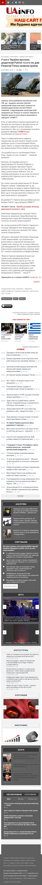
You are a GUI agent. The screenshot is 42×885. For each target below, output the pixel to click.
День (9, 799)
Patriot (16, 298)
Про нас (6, 878)
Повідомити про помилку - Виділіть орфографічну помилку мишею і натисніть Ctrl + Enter (19, 291)
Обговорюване (14, 794)
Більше (21, 496)
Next (39, 42)
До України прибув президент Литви (21, 375)
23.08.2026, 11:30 (12, 674)
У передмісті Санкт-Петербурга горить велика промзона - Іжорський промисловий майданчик (22, 447)
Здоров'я (12, 863)
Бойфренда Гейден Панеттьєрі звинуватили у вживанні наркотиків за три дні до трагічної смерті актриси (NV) (22, 679)
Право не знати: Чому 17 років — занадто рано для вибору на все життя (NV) (21, 686)
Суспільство (29, 858)
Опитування (21, 542)
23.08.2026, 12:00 (12, 658)
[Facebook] (11, 3)
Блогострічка (21, 650)
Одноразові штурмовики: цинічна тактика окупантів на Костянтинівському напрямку (25, 756)
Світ (12, 860)
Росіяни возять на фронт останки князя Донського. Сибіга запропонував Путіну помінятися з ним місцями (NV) (20, 671)
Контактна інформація (15, 878)
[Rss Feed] (8, 3)
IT (8, 863)
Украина (22, 298)
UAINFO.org (23, 132)
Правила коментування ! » (31, 347)
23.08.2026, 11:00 (12, 689)
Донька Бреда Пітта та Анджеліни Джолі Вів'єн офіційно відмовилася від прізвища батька (22, 489)
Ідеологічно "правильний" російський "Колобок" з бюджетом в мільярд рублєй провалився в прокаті (25, 776)
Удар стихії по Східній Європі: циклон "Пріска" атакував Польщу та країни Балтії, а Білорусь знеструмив (22, 403)
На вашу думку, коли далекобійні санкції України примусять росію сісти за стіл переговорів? (20, 548)
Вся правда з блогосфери (9, 57)
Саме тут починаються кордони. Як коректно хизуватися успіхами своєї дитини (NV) (22, 655)
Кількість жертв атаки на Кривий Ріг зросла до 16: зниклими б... (11, 46)
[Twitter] (15, 3)
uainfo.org (25, 873)
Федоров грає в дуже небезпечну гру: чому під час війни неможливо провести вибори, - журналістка (25, 511)
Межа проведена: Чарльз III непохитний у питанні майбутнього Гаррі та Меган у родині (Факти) (20, 662)
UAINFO (36, 282)
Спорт (18, 863)
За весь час (32, 799)
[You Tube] (19, 3)
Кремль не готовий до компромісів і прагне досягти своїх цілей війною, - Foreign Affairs (26, 532)
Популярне (30, 794)
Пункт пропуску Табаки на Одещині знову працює (21, 810)
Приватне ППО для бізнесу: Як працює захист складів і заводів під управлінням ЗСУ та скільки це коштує (25, 521)
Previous (2, 42)
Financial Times (20, 134)
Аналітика (21, 504)
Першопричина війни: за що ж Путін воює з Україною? (26, 765)
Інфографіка (21, 725)
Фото (21, 595)
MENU (2, 2)
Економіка (6, 860)
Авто (5, 863)
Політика (22, 858)
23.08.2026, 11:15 (12, 683)
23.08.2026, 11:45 (12, 666)
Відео (26, 863)
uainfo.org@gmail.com (29, 878)
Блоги (21, 750)
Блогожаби (21, 695)
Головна (6, 858)
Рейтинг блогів (24, 865)
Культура (17, 860)
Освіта (33, 860)
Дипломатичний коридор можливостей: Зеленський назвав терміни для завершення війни (21, 369)
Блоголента (15, 865)
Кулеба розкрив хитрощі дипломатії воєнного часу (20, 208)
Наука (22, 860)
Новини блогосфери (26, 57)
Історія (28, 860)
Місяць (20, 799)
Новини (20, 349)
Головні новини (13, 858)
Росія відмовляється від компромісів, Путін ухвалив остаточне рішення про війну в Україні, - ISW (23, 481)
